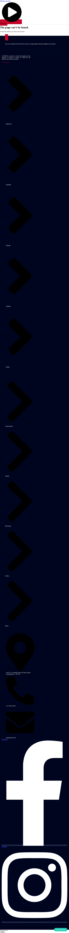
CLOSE (2, 932)
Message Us (62, 929)
